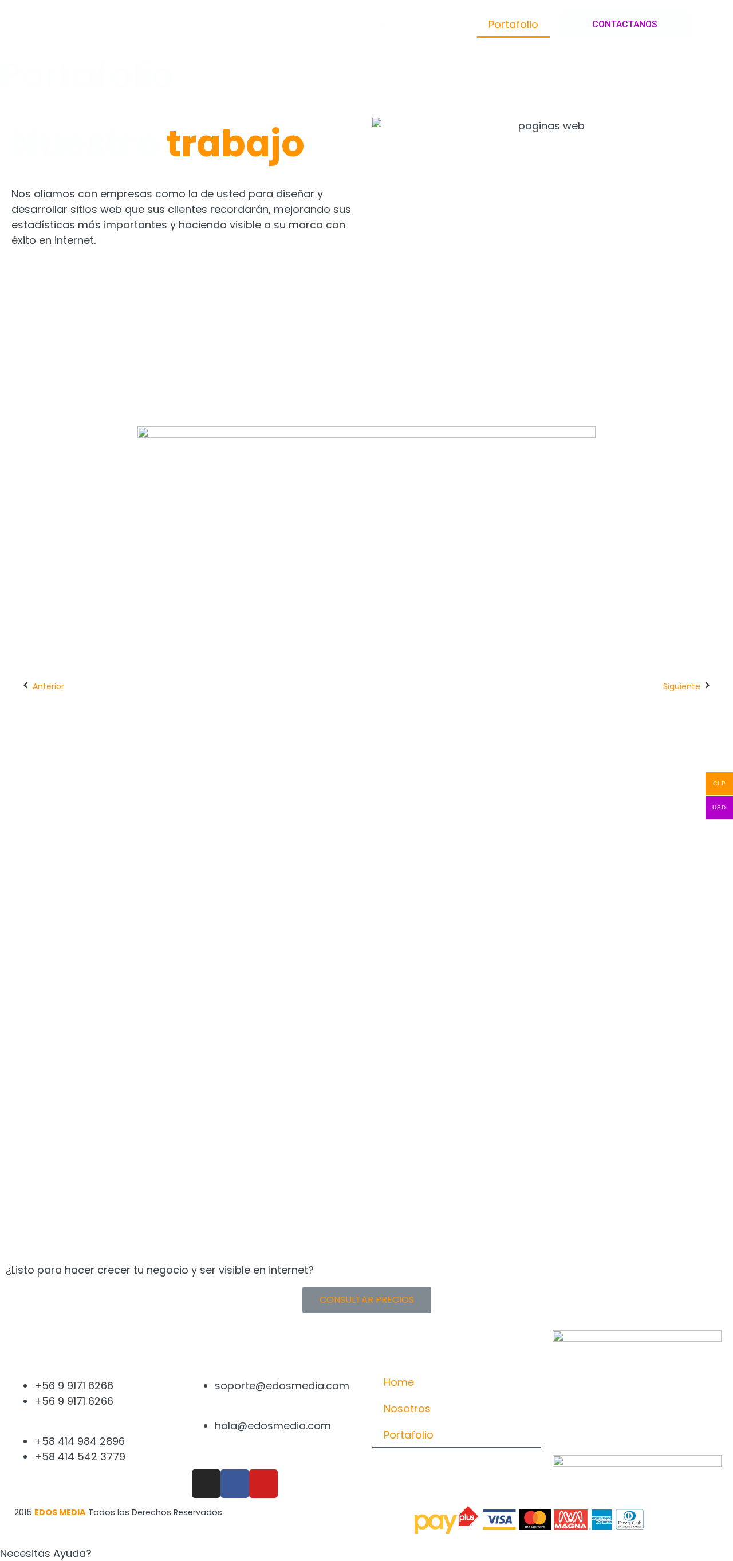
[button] (624, 24)
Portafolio (513, 24)
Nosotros (442, 24)
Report (316, 1189)
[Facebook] (234, 1483)
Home (380, 24)
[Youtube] (263, 1483)
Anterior (48, 686)
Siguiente (681, 686)
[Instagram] (206, 1483)
